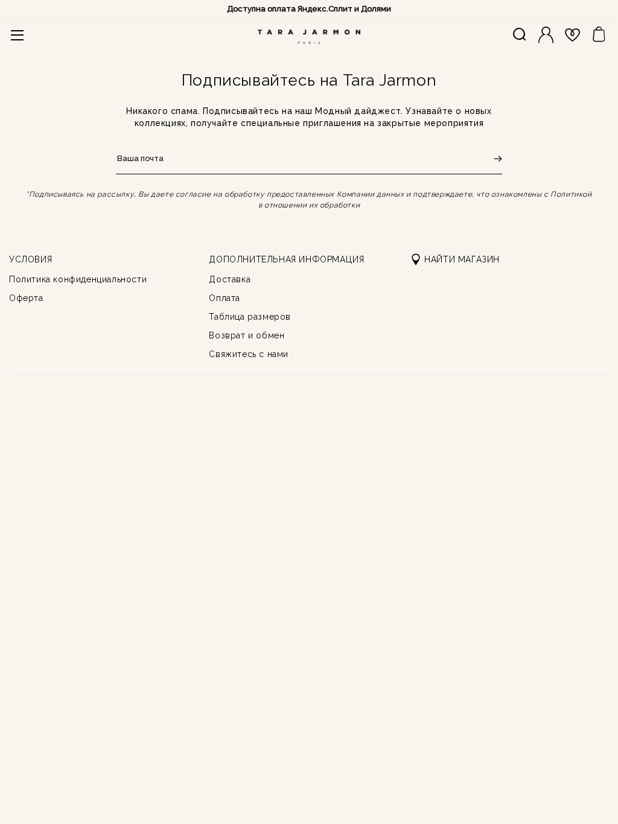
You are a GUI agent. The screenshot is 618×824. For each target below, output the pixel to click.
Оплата (224, 298)
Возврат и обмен (246, 335)
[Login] (545, 35)
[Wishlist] (572, 35)
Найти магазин (462, 259)
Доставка (229, 279)
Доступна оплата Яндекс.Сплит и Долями (309, 8)
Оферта (26, 298)
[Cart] (599, 35)
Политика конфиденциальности (78, 279)
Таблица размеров (250, 317)
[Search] (519, 35)
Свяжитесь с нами (248, 354)
